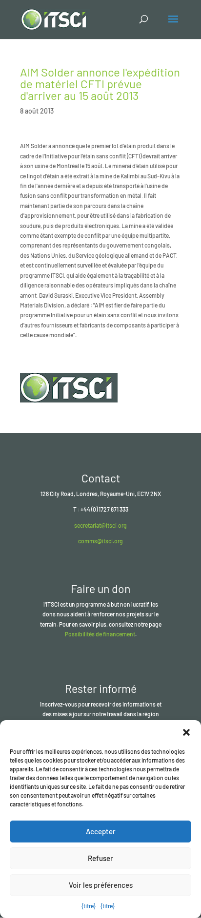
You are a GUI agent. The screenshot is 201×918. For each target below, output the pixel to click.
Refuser (100, 858)
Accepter (101, 831)
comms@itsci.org (100, 540)
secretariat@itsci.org (100, 525)
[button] (186, 732)
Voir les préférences (101, 884)
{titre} (88, 905)
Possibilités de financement (100, 634)
